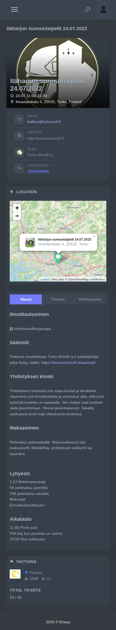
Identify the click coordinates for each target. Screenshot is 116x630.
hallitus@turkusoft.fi (44, 121)
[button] (87, 9)
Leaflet (44, 279)
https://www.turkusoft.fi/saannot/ (68, 362)
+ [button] (17, 208)
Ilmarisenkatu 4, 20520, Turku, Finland (48, 102)
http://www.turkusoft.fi (45, 138)
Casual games (39, 171)
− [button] (17, 216)
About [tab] (26, 299)
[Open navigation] (14, 9)
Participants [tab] (90, 299)
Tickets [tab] (58, 299)
